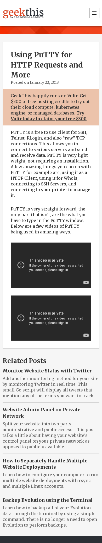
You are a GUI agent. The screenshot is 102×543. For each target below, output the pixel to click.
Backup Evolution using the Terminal (48, 500)
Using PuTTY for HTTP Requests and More (47, 65)
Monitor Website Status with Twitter (47, 371)
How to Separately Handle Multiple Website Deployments (45, 464)
